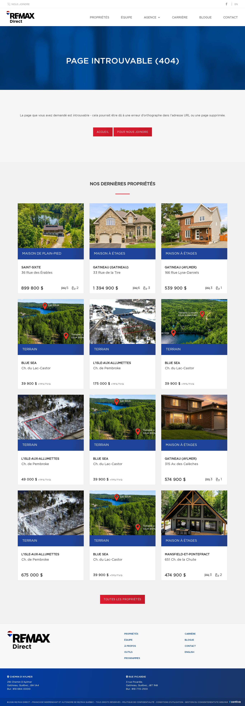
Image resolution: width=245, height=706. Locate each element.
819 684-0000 (21, 689)
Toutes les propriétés (123, 599)
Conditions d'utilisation (169, 702)
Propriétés (99, 17)
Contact (230, 17)
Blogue (205, 17)
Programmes (132, 658)
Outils (128, 652)
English (189, 652)
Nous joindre (20, 4)
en (236, 4)
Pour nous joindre (132, 132)
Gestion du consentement (199, 702)
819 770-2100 (140, 689)
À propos (130, 646)
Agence (150, 17)
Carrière (180, 17)
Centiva (235, 702)
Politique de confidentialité (138, 702)
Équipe (126, 17)
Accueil (103, 132)
